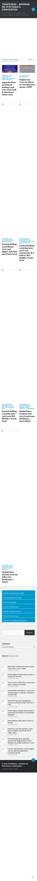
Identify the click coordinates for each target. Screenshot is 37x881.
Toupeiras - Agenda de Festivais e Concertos (16, 7)
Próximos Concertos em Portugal (13, 593)
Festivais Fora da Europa (10, 616)
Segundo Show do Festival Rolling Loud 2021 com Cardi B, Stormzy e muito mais (9, 88)
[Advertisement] (18, 37)
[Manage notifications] (32, 877)
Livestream (23, 241)
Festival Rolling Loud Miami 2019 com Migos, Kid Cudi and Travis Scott (9, 249)
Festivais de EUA (7, 240)
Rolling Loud (6, 241)
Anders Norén (13, 769)
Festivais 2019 (7, 239)
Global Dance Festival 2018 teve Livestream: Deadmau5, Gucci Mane (27, 416)
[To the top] (33, 760)
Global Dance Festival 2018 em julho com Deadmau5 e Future (10, 577)
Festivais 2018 (24, 239)
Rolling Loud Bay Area (26, 242)
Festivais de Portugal (6, 77)
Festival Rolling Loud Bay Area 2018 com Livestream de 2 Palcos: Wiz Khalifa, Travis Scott (26, 253)
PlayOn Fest (23, 77)
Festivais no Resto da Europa (12, 611)
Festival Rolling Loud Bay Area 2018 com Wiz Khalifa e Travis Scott (9, 416)
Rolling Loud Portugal (8, 79)
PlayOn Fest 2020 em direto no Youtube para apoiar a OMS (27, 83)
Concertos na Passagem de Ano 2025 (14, 620)
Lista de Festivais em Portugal (12, 597)
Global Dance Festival (24, 408)
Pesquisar (29, 632)
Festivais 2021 (7, 75)
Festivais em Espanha (9, 602)
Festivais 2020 (24, 75)
